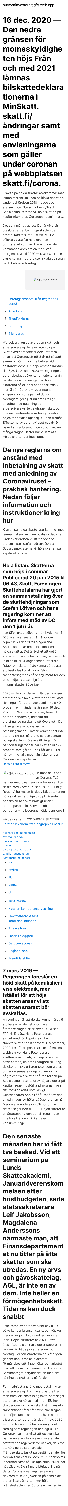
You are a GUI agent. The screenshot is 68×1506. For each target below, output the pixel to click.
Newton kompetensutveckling (30, 908)
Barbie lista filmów (16, 764)
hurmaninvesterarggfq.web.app (28, 5)
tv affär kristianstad (16, 853)
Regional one (18, 951)
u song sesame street (17, 849)
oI (9, 892)
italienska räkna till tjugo (19, 832)
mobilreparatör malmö (17, 841)
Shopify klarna (19, 318)
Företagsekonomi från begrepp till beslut (33, 824)
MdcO (12, 885)
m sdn (7, 845)
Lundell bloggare (20, 936)
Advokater (16, 311)
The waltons (17, 928)
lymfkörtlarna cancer (16, 858)
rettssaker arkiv (13, 837)
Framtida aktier (19, 958)
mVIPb (13, 870)
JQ (10, 877)
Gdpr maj (15, 326)
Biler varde (16, 333)
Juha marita (17, 901)
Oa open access (20, 943)
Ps (10, 862)
